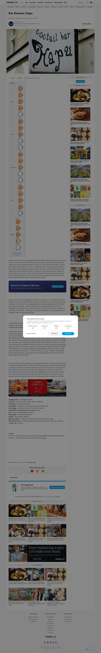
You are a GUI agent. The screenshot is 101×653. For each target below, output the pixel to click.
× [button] (75, 317)
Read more (51, 322)
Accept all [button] (68, 333)
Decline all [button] (55, 333)
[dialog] (50, 326)
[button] (31, 333)
